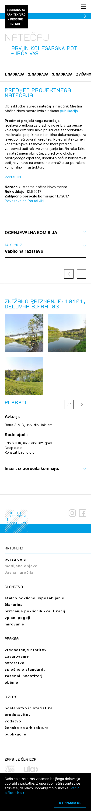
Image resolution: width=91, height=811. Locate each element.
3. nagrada (62, 74)
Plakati (16, 402)
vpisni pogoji (17, 617)
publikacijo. (69, 110)
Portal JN (13, 177)
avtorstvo (14, 662)
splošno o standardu (25, 669)
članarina (14, 604)
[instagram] (72, 513)
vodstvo (13, 721)
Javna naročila (19, 572)
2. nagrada (38, 74)
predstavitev (18, 714)
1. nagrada (14, 74)
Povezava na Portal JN (24, 200)
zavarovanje (17, 656)
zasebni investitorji (24, 675)
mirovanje (14, 624)
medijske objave (21, 565)
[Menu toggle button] (83, 6)
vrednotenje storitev (26, 649)
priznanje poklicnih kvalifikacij (35, 611)
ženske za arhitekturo (27, 727)
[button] (69, 404)
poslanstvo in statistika (28, 708)
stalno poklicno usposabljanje (34, 598)
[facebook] (82, 513)
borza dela (15, 559)
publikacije (15, 734)
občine (11, 682)
